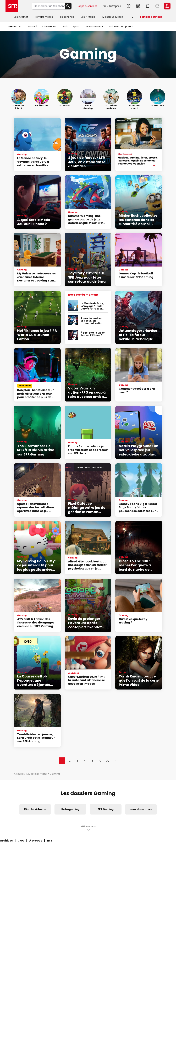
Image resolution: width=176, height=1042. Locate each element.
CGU (21, 841)
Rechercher (68, 6)
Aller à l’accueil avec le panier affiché (148, 6)
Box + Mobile (88, 17)
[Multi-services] (138, 144)
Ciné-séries (49, 26)
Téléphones (67, 17)
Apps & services (87, 6)
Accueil (32, 26)
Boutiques (138, 6)
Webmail (157, 6)
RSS (49, 841)
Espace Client (167, 6)
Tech (64, 26)
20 (107, 761)
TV (131, 17)
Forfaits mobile (44, 17)
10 (100, 761)
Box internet (21, 17)
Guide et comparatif (121, 26)
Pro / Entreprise (112, 6)
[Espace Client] (166, 6)
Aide (128, 6)
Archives (6, 841)
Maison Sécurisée (112, 17)
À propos (35, 841)
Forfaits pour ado (151, 17)
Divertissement (94, 26)
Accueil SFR (12, 6)
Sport (76, 26)
